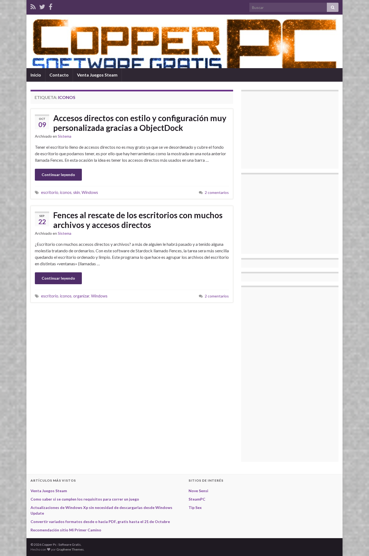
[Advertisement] (285, 129)
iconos (66, 192)
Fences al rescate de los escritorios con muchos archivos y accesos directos (138, 220)
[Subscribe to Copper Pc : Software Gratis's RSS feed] (33, 6)
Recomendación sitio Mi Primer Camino (66, 530)
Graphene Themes (70, 549)
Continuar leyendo (58, 174)
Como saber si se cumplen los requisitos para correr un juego (85, 499)
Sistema (64, 136)
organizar (81, 296)
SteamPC (197, 499)
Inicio (36, 74)
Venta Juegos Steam (97, 74)
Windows (90, 192)
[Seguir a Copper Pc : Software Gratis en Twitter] (42, 6)
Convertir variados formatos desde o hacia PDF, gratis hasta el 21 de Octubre (100, 521)
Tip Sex (195, 507)
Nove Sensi (198, 490)
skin (76, 192)
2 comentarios (217, 192)
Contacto (59, 74)
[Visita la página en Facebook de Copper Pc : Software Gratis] (50, 6)
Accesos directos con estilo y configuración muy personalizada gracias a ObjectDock (139, 123)
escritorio (49, 192)
